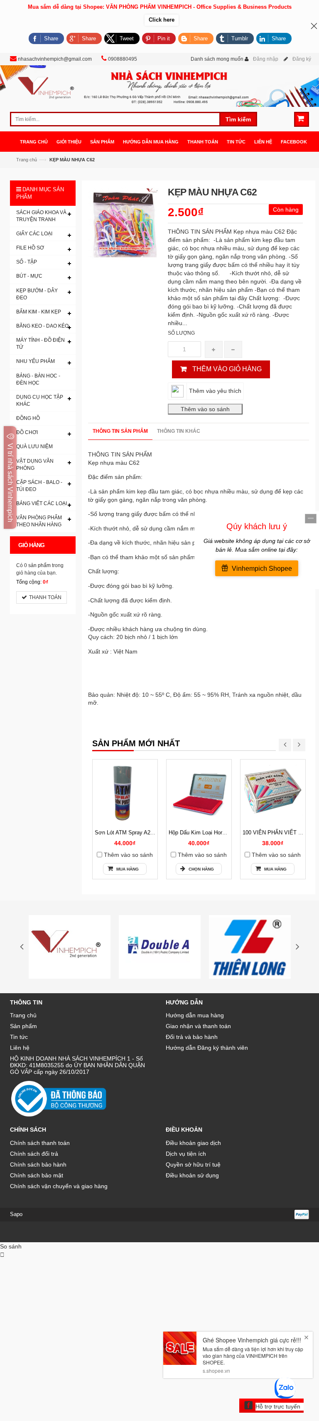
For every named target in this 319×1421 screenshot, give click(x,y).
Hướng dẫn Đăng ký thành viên (207, 1047)
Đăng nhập (265, 59)
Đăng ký (301, 59)
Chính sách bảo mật (36, 1175)
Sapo (16, 1214)
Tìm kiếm (238, 119)
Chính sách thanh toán (40, 1143)
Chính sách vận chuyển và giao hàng (59, 1186)
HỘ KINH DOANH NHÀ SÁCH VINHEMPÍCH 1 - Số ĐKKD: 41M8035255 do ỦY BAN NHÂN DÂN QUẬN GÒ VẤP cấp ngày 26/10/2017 (77, 1065)
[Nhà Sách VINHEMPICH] (159, 85)
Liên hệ (19, 1047)
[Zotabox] (2, 1254)
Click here (161, 20)
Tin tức (19, 1037)
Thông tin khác (178, 431)
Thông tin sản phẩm (120, 431)
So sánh (11, 1246)
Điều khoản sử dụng (192, 1175)
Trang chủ (23, 1015)
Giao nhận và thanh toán (198, 1026)
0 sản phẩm (37, 565)
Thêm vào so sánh (128, 854)
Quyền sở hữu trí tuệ (193, 1164)
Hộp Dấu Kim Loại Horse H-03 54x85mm (217, 832)
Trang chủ (26, 159)
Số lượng (181, 333)
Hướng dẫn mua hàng (195, 1015)
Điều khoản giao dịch (193, 1143)
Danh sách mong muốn (217, 59)
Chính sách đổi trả (34, 1153)
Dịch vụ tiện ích (186, 1153)
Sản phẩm (23, 1026)
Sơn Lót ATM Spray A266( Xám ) (134, 832)
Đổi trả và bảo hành (192, 1037)
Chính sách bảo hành (38, 1164)
